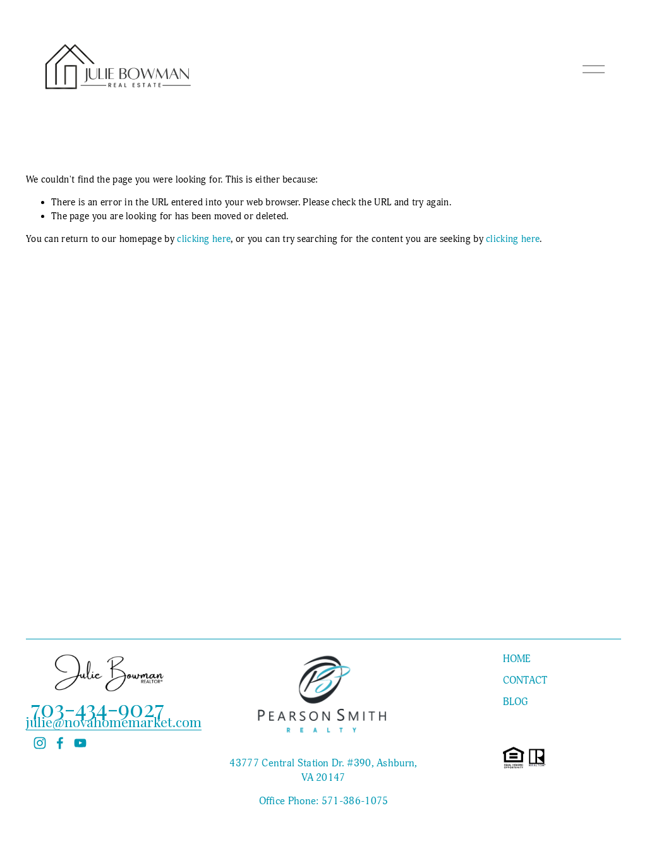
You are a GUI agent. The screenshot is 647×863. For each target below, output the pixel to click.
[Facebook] (60, 743)
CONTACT (525, 680)
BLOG (515, 702)
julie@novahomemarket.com (114, 722)
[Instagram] (39, 743)
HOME (517, 659)
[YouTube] (80, 743)
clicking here (204, 239)
